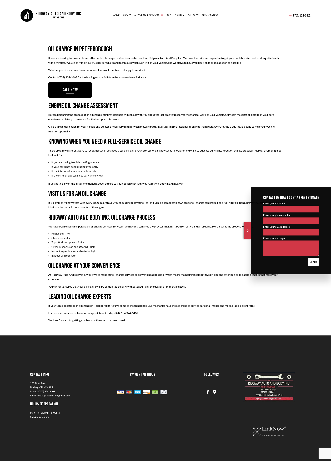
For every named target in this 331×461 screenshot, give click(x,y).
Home (116, 15)
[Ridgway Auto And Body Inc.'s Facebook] (208, 392)
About (127, 15)
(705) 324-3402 (301, 15)
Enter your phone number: (277, 215)
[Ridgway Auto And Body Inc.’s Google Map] (215, 392)
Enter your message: (274, 238)
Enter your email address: (276, 226)
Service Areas (210, 15)
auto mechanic (127, 77)
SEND (313, 261)
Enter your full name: (274, 203)
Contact (193, 15)
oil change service (113, 58)
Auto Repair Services (146, 15)
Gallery (179, 15)
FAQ (169, 15)
